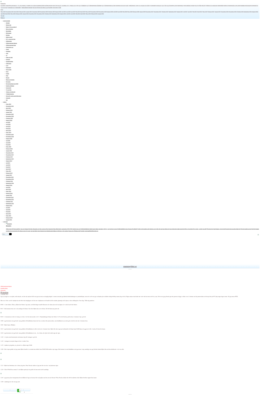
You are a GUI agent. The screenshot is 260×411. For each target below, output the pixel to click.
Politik (196, 5)
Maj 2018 (125, 11)
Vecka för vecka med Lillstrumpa (42, 7)
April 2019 (82, 11)
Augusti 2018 (110, 11)
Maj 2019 (78, 11)
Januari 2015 (101, 13)
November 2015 (41, 13)
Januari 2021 (29, 11)
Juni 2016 (3, 13)
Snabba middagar (245, 5)
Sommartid (254, 5)
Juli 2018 (115, 11)
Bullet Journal (62, 5)
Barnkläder (40, 5)
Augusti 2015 (63, 13)
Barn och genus (32, 5)
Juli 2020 (64, 11)
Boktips (55, 5)
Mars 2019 (88, 11)
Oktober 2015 (48, 13)
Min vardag (187, 5)
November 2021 (10, 11)
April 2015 (82, 13)
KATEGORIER (6, 21)
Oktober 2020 (51, 11)
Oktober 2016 (240, 11)
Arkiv (2, 9)
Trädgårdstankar (26, 7)
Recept (204, 5)
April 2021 (16, 11)
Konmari (153, 5)
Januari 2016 (26, 13)
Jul (140, 5)
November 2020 (44, 11)
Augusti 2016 (255, 11)
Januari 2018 (143, 11)
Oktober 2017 (165, 11)
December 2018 (95, 11)
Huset (127, 5)
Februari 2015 (94, 13)
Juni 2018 (120, 11)
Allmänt (3, 5)
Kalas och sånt (145, 5)
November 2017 (157, 11)
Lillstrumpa (170, 5)
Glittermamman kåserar (93, 5)
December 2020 (36, 11)
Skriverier (221, 5)
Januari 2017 (218, 11)
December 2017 (149, 11)
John (137, 5)
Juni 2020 (68, 11)
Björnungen (48, 5)
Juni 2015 (73, 13)
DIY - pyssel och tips (72, 5)
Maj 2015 (78, 13)
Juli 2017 (185, 11)
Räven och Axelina (211, 5)
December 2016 (225, 11)
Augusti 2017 (180, 11)
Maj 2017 (194, 11)
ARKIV (4, 102)
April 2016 (7, 13)
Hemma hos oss (120, 5)
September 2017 (173, 11)
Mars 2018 (130, 11)
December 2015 (33, 13)
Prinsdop (4, 292)
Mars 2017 (205, 11)
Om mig (2, 15)
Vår (60, 7)
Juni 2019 (73, 11)
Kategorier (3, 3)
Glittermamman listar (109, 5)
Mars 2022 (3, 11)
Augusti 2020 (58, 11)
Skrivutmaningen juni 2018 (232, 5)
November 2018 (103, 11)
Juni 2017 (190, 11)
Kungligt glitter (161, 5)
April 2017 (199, 11)
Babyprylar (9, 5)
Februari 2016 (19, 13)
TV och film (4, 7)
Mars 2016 (13, 13)
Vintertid (56, 7)
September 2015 (56, 13)
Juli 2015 (68, 13)
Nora (192, 5)
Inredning (132, 5)
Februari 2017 (211, 11)
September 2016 (248, 11)
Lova (175, 5)
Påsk (200, 5)
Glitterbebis (82, 5)
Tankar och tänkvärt (14, 7)
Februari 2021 (22, 11)
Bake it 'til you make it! (20, 5)
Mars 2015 (88, 13)
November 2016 (233, 11)
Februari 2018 (136, 11)
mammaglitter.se (130, 266)
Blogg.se (3, 17)
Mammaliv (180, 5)
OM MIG (5, 221)
